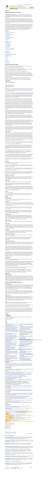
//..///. (25, 390)
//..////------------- (12, 330)
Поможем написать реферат (12, 432)
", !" (24, 363)
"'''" (18, 400)
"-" (14, 376)
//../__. (26, 336)
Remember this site (20, 4)
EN (32, 4)
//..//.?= (26, 348)
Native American (7, 443)
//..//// (12, 325)
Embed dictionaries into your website (27, 4)
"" (22, 376)
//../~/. (11, 334)
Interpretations (15, 8)
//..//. (11, 372)
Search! (32, 7)
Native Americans (7, 452)
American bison (7, 461)
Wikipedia (11, 8)
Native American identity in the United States (11, 449)
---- (10, 366)
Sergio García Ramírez (29, 433)
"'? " (16, 374)
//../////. (26, 329)
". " (23, 349)
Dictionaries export (7, 468)
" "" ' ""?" (11, 328)
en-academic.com (7, 8)
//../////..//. (17, 402)
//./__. (10, 377)
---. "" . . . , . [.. (18, 379)
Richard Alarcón (8, 433)
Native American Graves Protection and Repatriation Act (12, 446)
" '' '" (26, 354)
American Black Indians (8, 458)
